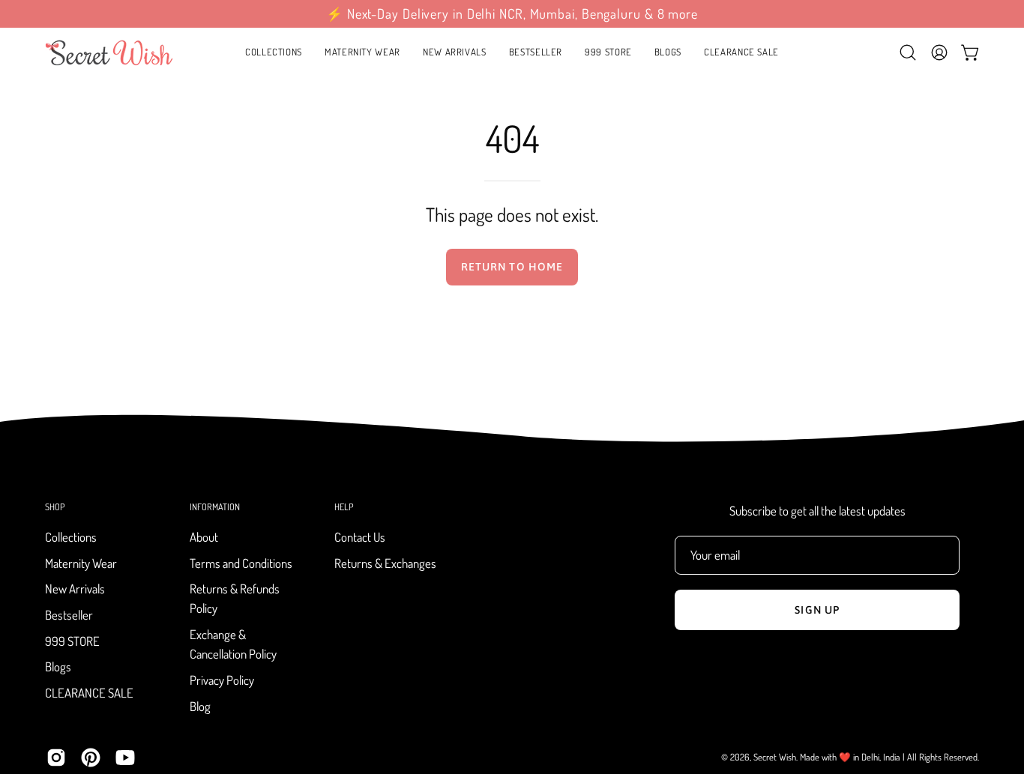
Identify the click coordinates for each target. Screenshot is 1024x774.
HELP (343, 507)
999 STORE (72, 641)
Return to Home (512, 267)
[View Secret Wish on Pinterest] (90, 757)
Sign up (817, 610)
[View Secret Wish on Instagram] (56, 757)
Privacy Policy (222, 680)
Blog (200, 706)
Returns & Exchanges (385, 563)
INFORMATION (215, 507)
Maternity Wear (81, 563)
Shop (54, 507)
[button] (362, 52)
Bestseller (69, 615)
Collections (71, 537)
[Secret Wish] (108, 52)
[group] (512, 14)
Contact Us (359, 537)
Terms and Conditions (241, 563)
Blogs (58, 667)
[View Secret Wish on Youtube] (125, 757)
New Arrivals (75, 589)
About (204, 537)
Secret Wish (774, 757)
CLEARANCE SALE (89, 693)
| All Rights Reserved (940, 757)
